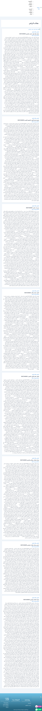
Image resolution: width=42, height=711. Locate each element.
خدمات (30, 3)
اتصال (30, 6)
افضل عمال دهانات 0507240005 (31, 292)
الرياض (38, 118)
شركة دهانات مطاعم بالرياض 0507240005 (29, 460)
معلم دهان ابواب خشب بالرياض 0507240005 (29, 33)
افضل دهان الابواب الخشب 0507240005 (30, 376)
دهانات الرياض (34, 118)
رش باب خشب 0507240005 (32, 207)
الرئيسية (30, 9)
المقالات (30, 4)
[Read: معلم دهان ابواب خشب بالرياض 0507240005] (34, 29)
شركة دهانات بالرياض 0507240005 (31, 599)
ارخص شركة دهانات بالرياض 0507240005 (30, 545)
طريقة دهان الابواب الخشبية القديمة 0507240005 (28, 120)
